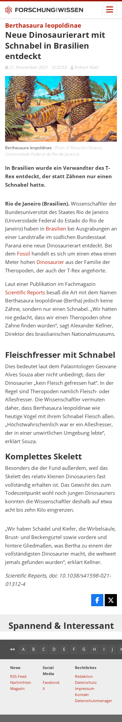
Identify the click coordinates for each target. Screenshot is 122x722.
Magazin (17, 688)
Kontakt (82, 694)
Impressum (84, 688)
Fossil (23, 253)
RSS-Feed (18, 676)
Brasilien (56, 228)
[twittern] (111, 600)
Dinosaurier (50, 262)
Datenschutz (86, 682)
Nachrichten (20, 682)
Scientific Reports (25, 292)
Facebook (51, 682)
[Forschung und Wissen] (44, 10)
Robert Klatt (87, 67)
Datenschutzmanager (93, 700)
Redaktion (84, 676)
